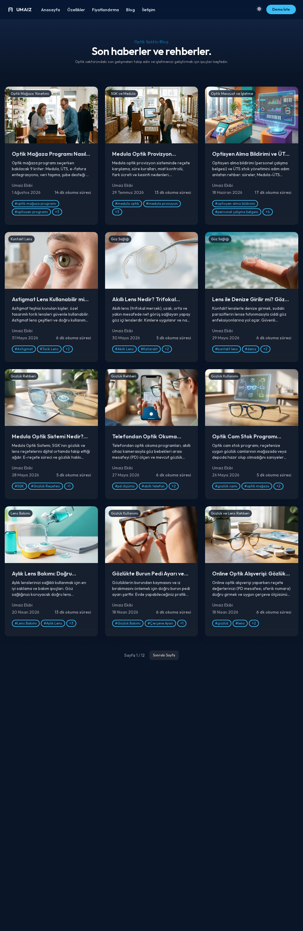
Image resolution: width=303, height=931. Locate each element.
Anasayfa (50, 9)
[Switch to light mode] (259, 8)
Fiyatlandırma (105, 9)
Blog (130, 9)
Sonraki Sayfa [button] (164, 655)
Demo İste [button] (281, 9)
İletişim (148, 9)
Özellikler (76, 9)
